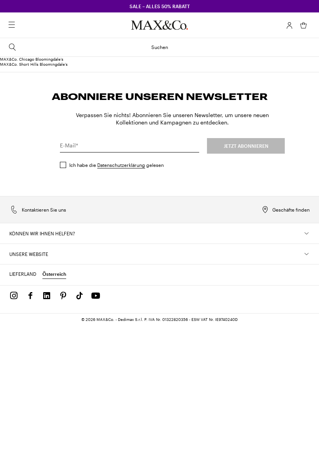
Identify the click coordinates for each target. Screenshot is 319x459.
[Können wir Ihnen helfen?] (306, 233)
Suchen (159, 47)
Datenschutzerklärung (121, 165)
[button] (289, 25)
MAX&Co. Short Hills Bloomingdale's (34, 64)
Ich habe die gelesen (116, 165)
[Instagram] (14, 295)
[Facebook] (30, 295)
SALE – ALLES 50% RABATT (160, 6)
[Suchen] (22, 25)
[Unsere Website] (306, 254)
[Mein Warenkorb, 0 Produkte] (303, 25)
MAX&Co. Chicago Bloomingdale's (31, 59)
